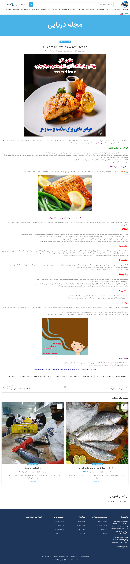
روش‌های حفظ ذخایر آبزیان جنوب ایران (97, 468)
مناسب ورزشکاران (102, 525)
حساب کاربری (60, 534)
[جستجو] (31, 4)
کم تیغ (105, 534)
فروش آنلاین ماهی (60, 376)
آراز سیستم (55, 560)
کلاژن (96, 284)
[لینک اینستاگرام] (25, 4)
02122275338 (124, 534)
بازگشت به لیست (65, 387)
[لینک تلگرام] (22, 4)
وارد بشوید (111, 501)
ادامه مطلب (97, 481)
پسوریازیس (99, 265)
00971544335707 (117, 543)
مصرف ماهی (10, 376)
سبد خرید (61, 525)
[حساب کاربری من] (17, 5)
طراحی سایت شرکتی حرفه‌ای (70, 560)
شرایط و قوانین (59, 529)
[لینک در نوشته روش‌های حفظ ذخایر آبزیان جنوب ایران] (97, 433)
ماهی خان (111, 363)
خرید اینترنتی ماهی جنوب (104, 376)
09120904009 (124, 548)
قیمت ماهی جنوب (24, 376)
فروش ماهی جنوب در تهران (41, 376)
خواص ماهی (73, 376)
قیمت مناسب (103, 529)
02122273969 (118, 532)
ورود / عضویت (59, 521)
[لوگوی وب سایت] (124, 4)
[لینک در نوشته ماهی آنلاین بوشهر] (33, 433)
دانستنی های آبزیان (65, 41)
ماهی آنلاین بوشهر (33, 468)
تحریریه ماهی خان (69, 51)
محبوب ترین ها (102, 521)
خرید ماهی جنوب (122, 365)
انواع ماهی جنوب (121, 376)
